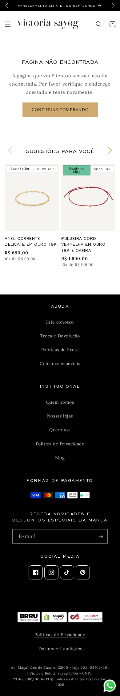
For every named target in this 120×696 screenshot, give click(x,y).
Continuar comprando (60, 109)
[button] (7, 24)
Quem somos (60, 402)
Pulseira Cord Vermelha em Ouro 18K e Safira (83, 244)
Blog (60, 457)
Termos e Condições (60, 648)
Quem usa (60, 430)
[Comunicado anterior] (7, 5)
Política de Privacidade (60, 444)
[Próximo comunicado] (113, 5)
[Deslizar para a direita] (110, 150)
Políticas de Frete (60, 349)
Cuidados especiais (60, 363)
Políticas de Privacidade (59, 634)
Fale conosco (60, 322)
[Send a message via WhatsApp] (109, 686)
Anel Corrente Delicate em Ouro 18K (31, 241)
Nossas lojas (60, 416)
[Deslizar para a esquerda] (10, 150)
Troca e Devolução (60, 336)
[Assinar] (100, 536)
